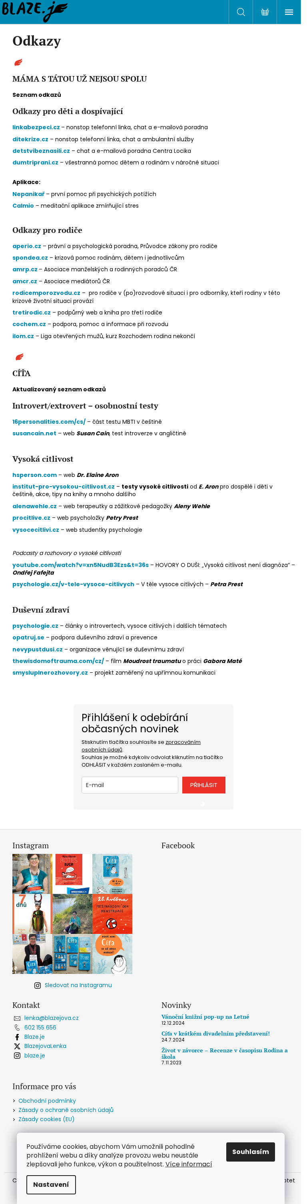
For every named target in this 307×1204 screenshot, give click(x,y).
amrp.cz (25, 269)
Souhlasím (250, 1151)
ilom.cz (23, 336)
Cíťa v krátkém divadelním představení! (215, 1033)
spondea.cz (30, 258)
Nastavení (51, 1184)
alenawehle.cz (34, 506)
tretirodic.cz (31, 313)
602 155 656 (40, 1028)
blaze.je (34, 1056)
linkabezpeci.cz (36, 127)
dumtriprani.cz (35, 162)
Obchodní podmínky (47, 1101)
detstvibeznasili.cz (41, 151)
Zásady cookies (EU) (46, 1119)
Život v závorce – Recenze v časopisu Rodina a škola (224, 1053)
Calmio (23, 206)
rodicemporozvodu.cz (46, 293)
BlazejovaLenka (45, 1046)
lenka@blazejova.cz (51, 1018)
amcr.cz (24, 281)
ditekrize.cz (30, 139)
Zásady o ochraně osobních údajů (66, 1110)
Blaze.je (34, 1037)
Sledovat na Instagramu (78, 985)
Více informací (188, 1164)
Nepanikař (29, 194)
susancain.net (34, 433)
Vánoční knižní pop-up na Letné (205, 1017)
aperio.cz (26, 246)
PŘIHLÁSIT (203, 785)
